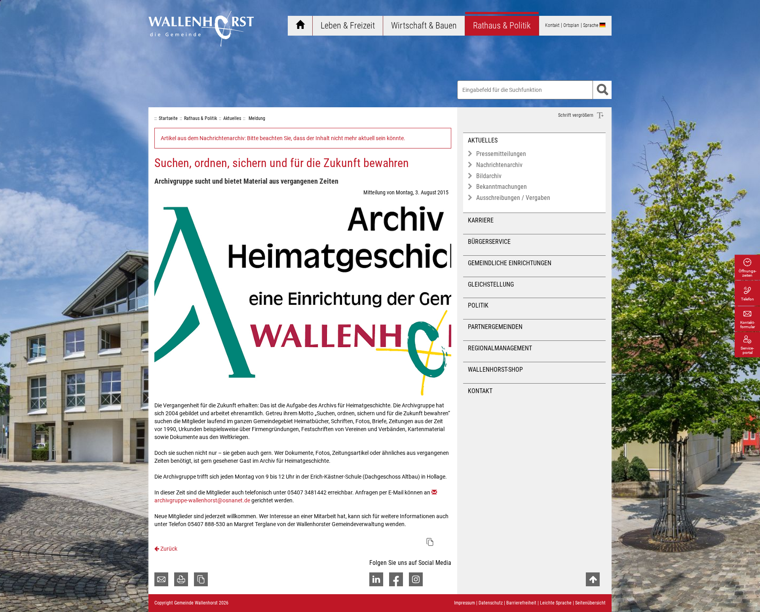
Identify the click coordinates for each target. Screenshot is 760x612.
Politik (478, 305)
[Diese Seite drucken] (181, 579)
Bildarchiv (489, 176)
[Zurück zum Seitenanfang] (593, 579)
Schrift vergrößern (576, 115)
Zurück (168, 548)
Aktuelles (483, 140)
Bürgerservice (489, 241)
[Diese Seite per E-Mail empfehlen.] (161, 579)
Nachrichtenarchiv (499, 165)
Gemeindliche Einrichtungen (509, 263)
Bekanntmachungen (501, 186)
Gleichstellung (491, 284)
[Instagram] (416, 579)
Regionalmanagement (500, 348)
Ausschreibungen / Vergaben (513, 197)
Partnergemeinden (495, 327)
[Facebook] (396, 579)
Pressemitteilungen (501, 154)
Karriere (481, 220)
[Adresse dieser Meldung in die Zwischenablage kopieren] (430, 542)
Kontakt (480, 391)
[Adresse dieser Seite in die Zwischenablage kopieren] (201, 579)
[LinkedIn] (376, 579)
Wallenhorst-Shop (495, 369)
